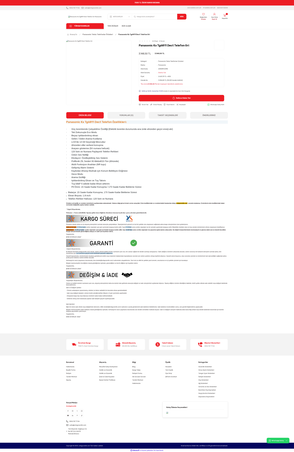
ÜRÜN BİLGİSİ (85, 115)
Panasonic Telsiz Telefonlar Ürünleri (171, 61)
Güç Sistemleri (203, 380)
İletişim (68, 373)
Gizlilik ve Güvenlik (105, 370)
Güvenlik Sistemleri (205, 367)
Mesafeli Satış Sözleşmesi (108, 367)
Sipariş (68, 380)
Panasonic (162, 65)
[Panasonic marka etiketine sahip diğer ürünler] (219, 45)
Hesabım (168, 367)
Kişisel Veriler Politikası (107, 380)
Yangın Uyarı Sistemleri (206, 373)
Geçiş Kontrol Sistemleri (206, 393)
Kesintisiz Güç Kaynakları (207, 390)
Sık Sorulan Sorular (139, 377)
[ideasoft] (135, 450)
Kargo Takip (136, 370)
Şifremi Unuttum (171, 377)
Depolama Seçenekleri (206, 396)
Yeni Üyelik (169, 370)
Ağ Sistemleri (203, 383)
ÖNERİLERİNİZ (209, 115)
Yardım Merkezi (71, 377)
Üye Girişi (168, 373)
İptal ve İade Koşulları (106, 377)
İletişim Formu (137, 373)
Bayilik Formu (70, 370)
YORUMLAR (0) (126, 115)
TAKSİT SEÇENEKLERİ (168, 115)
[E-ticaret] (146, 450)
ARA (182, 17)
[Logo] (85, 16)
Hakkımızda (70, 367)
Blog (133, 367)
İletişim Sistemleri (204, 377)
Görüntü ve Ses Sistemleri (207, 386)
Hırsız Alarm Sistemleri (206, 370)
